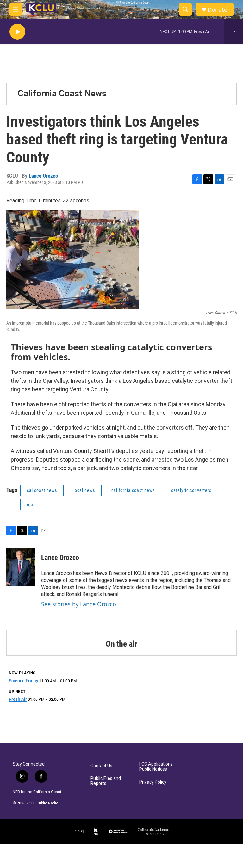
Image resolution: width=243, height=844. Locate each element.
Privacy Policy (152, 782)
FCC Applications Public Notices (156, 767)
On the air (121, 644)
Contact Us (101, 765)
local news (84, 490)
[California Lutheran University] (153, 831)
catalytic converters (191, 490)
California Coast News (62, 93)
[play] (17, 31)
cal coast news (42, 490)
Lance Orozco (43, 176)
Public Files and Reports (105, 781)
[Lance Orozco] (20, 567)
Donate (217, 9)
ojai (30, 504)
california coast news (133, 490)
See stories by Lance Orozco (78, 604)
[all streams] (233, 31)
